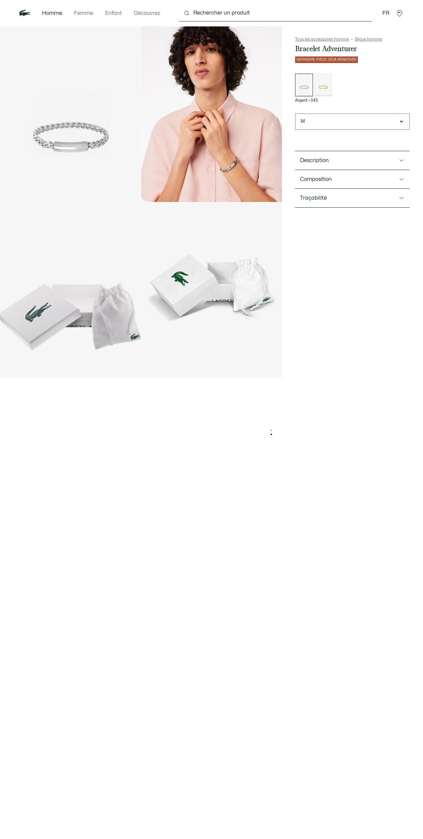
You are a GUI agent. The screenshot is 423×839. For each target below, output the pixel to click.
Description (314, 160)
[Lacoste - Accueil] (25, 13)
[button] (399, 13)
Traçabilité (313, 198)
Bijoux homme (368, 39)
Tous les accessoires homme (322, 39)
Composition (316, 179)
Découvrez (147, 13)
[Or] (323, 85)
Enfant (113, 13)
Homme (52, 13)
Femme (83, 13)
